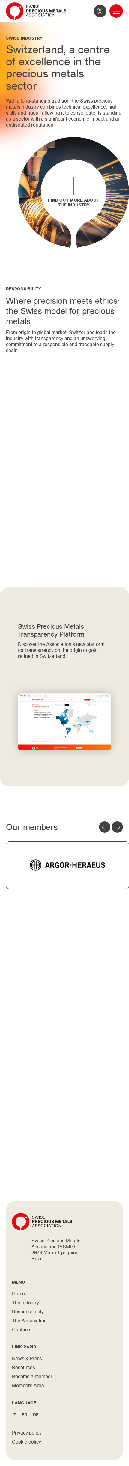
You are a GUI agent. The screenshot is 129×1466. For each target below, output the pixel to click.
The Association (29, 1320)
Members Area (28, 1385)
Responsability (28, 1311)
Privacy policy (27, 1432)
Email (38, 1258)
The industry (25, 1302)
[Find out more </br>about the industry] (74, 186)
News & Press (27, 1358)
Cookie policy (26, 1441)
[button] (116, 11)
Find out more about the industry (73, 202)
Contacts (22, 1329)
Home (18, 1293)
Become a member (32, 1376)
